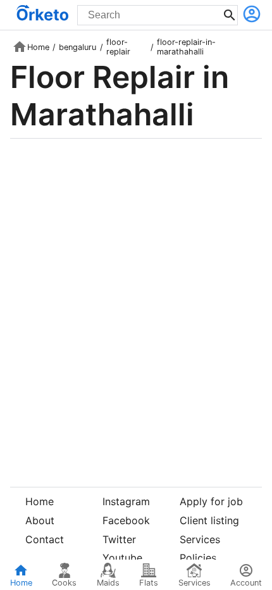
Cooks (64, 582)
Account (246, 582)
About (39, 520)
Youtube (122, 557)
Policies (198, 557)
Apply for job (211, 501)
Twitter (119, 539)
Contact (44, 539)
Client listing (209, 520)
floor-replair (118, 46)
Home (38, 47)
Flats (148, 582)
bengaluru (77, 47)
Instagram (126, 501)
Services (200, 539)
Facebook (126, 520)
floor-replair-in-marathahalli (186, 46)
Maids (108, 582)
